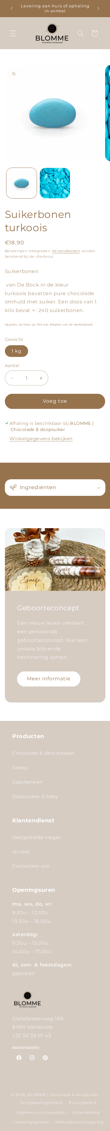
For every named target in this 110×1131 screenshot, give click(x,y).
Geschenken (27, 782)
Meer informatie (49, 678)
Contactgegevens (31, 1122)
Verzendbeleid (86, 1112)
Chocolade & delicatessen (43, 753)
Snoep (20, 767)
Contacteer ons (31, 866)
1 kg (16, 351)
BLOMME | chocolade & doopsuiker (63, 1095)
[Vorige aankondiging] (11, 8)
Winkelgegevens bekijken (41, 438)
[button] (13, 33)
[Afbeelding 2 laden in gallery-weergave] (55, 183)
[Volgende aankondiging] (98, 8)
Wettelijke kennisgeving (79, 1122)
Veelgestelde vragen (37, 837)
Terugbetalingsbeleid (41, 1103)
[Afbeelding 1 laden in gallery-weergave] (21, 183)
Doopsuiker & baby (35, 796)
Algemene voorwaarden (40, 1112)
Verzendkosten (66, 251)
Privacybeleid (83, 1103)
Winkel (21, 852)
